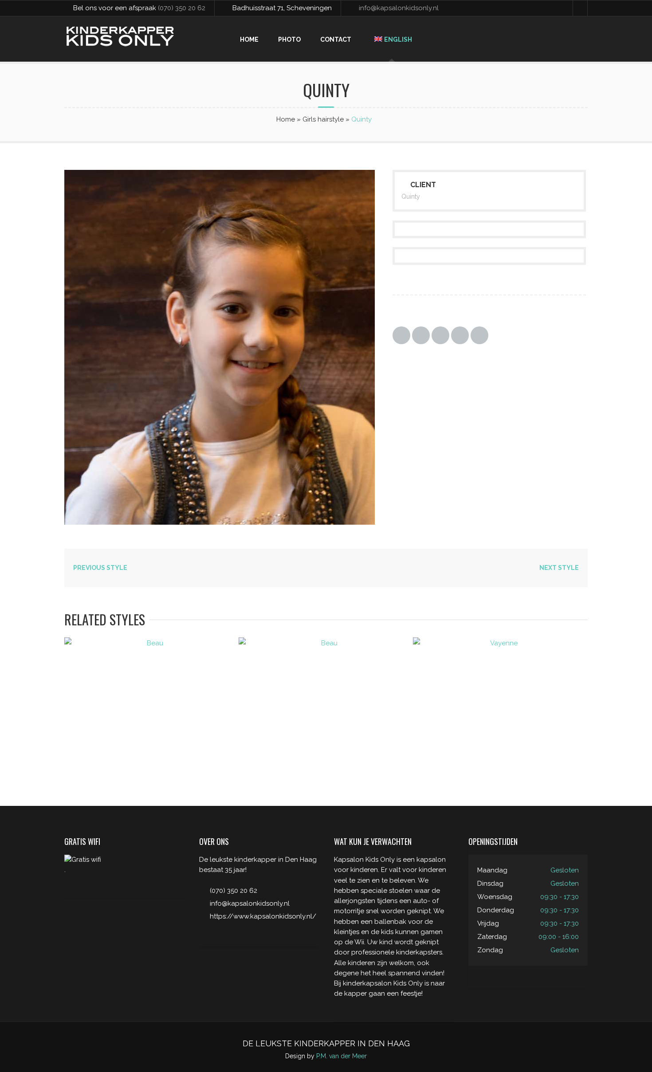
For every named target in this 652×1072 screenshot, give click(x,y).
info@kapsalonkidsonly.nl (399, 8)
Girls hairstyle (323, 119)
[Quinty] (241, 522)
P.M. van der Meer (341, 1056)
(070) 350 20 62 (181, 8)
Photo (289, 39)
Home (249, 39)
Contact (335, 39)
